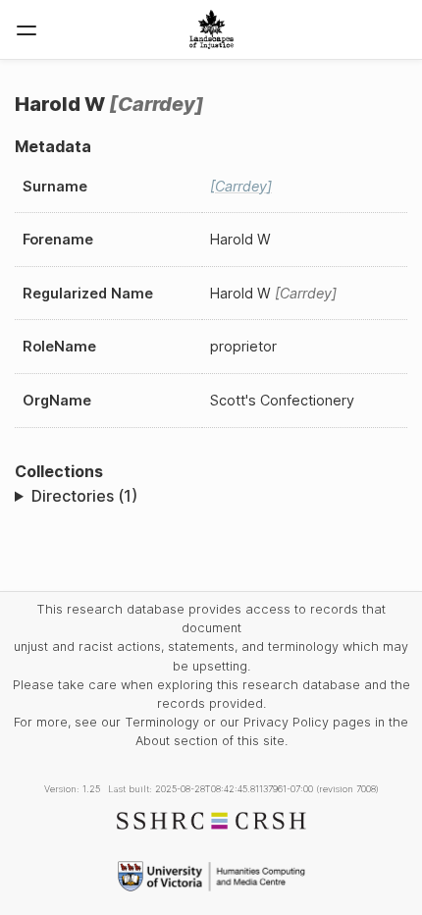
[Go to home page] (211, 29)
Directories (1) (84, 496)
